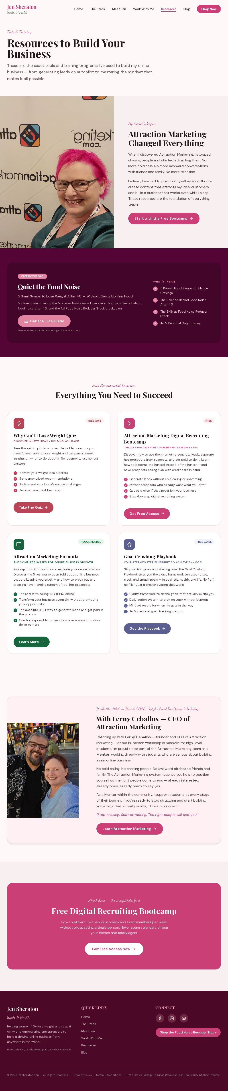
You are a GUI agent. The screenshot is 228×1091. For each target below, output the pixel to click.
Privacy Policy (83, 1075)
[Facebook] (160, 1018)
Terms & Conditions (109, 1075)
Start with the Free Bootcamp (160, 218)
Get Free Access (144, 513)
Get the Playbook (144, 628)
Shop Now (208, 9)
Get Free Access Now (111, 949)
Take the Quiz (31, 507)
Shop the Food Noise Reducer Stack (188, 1032)
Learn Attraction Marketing (127, 828)
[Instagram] (172, 1018)
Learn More (29, 641)
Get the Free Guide (47, 321)
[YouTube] (184, 1018)
